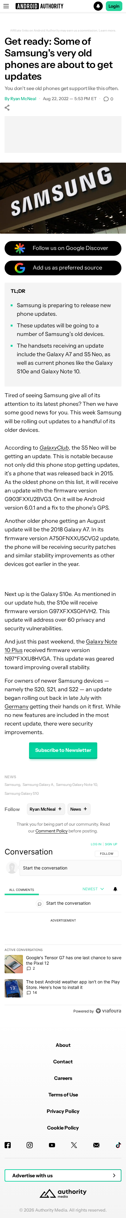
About (63, 1045)
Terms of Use (63, 1095)
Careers (63, 1078)
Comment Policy (51, 831)
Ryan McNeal (23, 98)
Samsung (12, 784)
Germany (16, 706)
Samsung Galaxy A (38, 784)
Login (114, 6)
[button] (63, 6)
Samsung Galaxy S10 (22, 793)
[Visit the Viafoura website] (108, 1010)
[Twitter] (74, 1145)
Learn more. (107, 30)
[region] (63, 929)
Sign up (111, 844)
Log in (96, 844)
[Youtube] (52, 1145)
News (10, 777)
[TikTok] (118, 1145)
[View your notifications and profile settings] (115, 889)
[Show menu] (6, 6)
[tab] (22, 889)
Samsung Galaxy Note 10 (76, 784)
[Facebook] (8, 1145)
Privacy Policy (63, 1111)
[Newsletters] (96, 1145)
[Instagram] (30, 1145)
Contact (63, 1061)
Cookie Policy (63, 1128)
